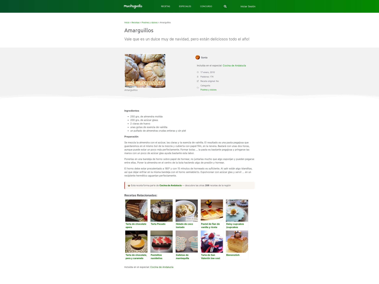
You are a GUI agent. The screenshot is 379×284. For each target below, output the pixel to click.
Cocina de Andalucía (234, 65)
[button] (225, 6)
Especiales (185, 6)
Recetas (165, 6)
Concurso (206, 6)
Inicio (126, 22)
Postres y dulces (150, 22)
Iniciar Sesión (248, 6)
